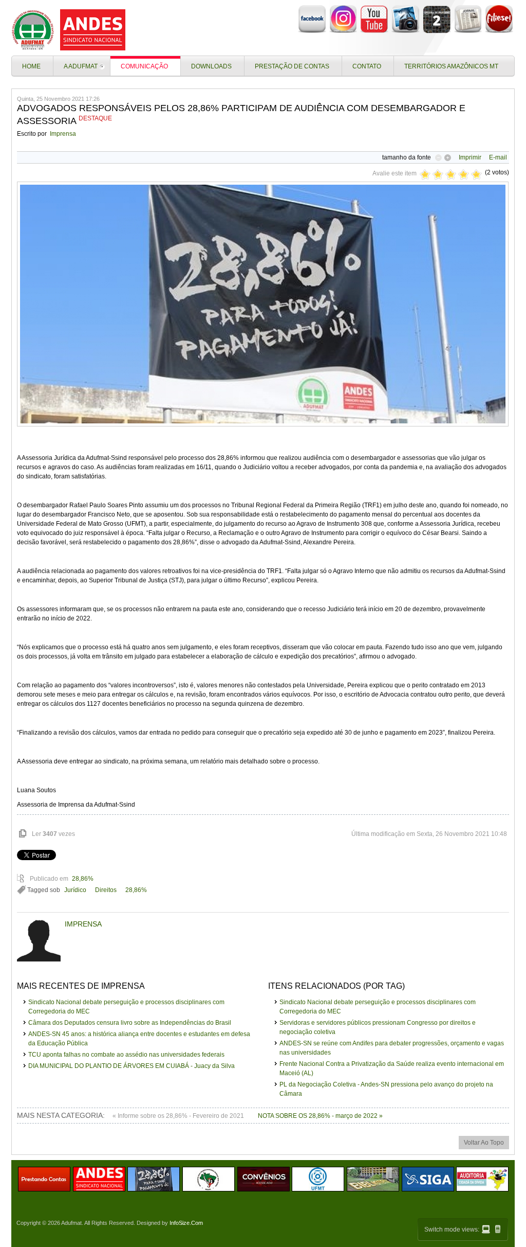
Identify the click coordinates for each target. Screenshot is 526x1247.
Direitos (106, 890)
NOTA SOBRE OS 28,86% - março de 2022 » (320, 1115)
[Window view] (486, 1229)
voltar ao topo (484, 1142)
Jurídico (75, 890)
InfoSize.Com (186, 1223)
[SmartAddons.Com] (70, 29)
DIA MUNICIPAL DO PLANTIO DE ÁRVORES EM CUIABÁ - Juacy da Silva (131, 1066)
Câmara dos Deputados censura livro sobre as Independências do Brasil (129, 1022)
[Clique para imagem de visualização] (263, 424)
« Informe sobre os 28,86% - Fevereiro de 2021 (179, 1115)
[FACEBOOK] (312, 31)
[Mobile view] (497, 1229)
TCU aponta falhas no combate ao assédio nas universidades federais (126, 1054)
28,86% (82, 878)
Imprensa (63, 133)
